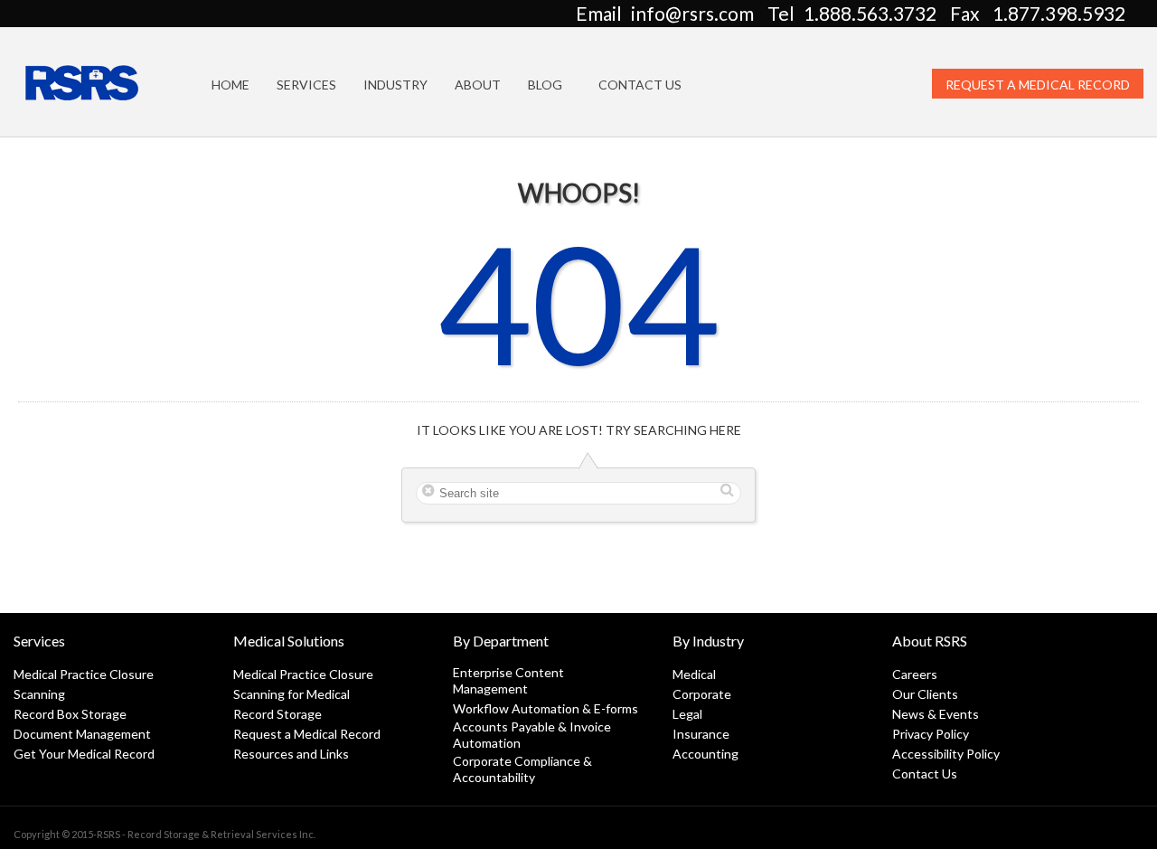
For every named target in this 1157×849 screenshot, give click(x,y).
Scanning (39, 694)
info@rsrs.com (692, 13)
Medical (694, 674)
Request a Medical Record (1037, 84)
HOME (230, 84)
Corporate (702, 694)
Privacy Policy (930, 733)
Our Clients (925, 694)
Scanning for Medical (291, 694)
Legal (687, 714)
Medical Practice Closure (84, 674)
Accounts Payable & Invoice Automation (532, 734)
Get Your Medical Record (84, 753)
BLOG (545, 84)
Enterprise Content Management (508, 680)
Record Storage (277, 714)
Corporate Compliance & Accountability (522, 769)
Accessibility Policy (946, 753)
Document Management (82, 733)
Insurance (701, 733)
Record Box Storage (70, 714)
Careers (914, 674)
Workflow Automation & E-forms (545, 708)
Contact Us (640, 84)
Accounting (705, 753)
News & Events (935, 714)
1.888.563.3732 (870, 13)
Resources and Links (291, 753)
